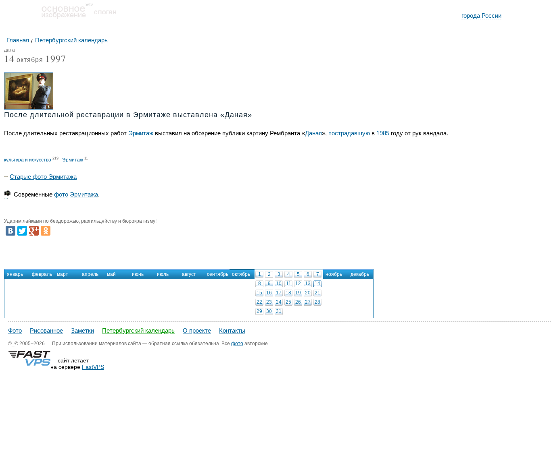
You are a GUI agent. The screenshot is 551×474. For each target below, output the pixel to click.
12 (298, 283)
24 (279, 302)
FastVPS (93, 367)
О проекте (197, 330)
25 (288, 302)
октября (23, 60)
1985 (382, 133)
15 (259, 293)
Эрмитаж (140, 133)
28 (317, 302)
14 (317, 283)
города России (481, 15)
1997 (55, 58)
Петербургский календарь (138, 330)
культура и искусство (27, 160)
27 (308, 302)
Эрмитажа (84, 194)
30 (269, 311)
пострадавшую (349, 133)
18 (288, 293)
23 (269, 302)
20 (308, 293)
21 (317, 293)
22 (259, 302)
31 (279, 311)
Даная (313, 133)
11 (288, 283)
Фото (15, 330)
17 (279, 293)
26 (298, 302)
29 (259, 311)
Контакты (232, 330)
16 (269, 293)
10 (279, 283)
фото (61, 194)
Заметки (82, 330)
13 (308, 283)
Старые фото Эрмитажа (43, 176)
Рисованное (46, 330)
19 (298, 293)
